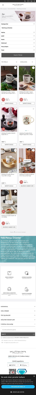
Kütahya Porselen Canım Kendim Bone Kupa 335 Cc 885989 (9, 92)
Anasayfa (4, 8)
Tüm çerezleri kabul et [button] (18, 386)
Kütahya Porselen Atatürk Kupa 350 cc (8, 133)
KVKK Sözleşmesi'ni (8, 337)
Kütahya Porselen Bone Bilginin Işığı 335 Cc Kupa (26, 133)
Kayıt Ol (4, 334)
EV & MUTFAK (11, 8)
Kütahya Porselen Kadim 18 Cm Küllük (9, 216)
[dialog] (18, 384)
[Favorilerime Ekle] (15, 67)
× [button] (34, 376)
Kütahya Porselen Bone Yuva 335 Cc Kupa (8, 175)
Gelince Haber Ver (27, 186)
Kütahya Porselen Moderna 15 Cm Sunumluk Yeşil (27, 175)
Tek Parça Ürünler (21, 8)
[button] (8, 89)
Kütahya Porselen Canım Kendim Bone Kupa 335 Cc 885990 (27, 92)
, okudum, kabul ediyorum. (16, 337)
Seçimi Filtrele (18, 55)
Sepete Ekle (9, 103)
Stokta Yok (27, 160)
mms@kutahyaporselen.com (10, 342)
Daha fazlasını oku (28, 383)
